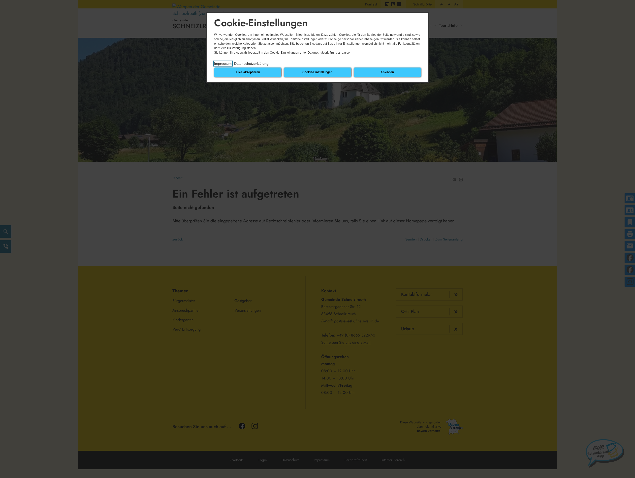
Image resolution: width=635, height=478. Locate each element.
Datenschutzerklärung (251, 64)
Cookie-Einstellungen (317, 72)
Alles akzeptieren (247, 72)
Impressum (223, 64)
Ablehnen (387, 72)
